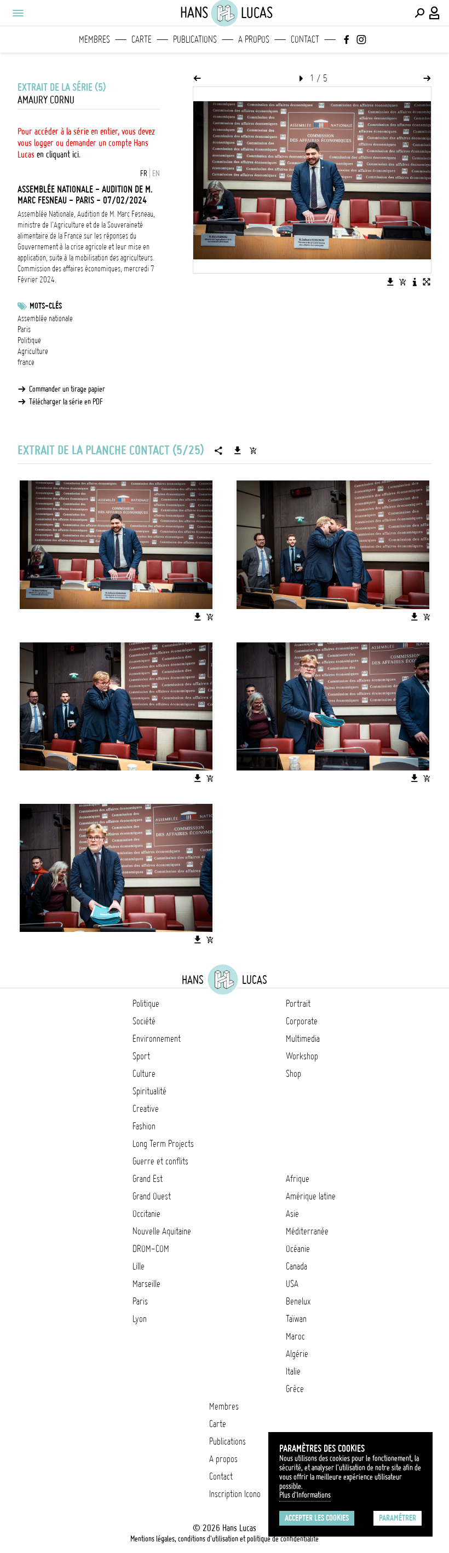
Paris (24, 329)
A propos (253, 39)
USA (292, 1283)
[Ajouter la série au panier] (253, 450)
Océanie (298, 1248)
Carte (141, 39)
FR (143, 173)
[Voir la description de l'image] (414, 282)
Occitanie (146, 1213)
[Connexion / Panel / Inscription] (434, 13)
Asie (292, 1213)
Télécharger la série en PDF (66, 402)
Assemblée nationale (45, 318)
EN (156, 173)
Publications (195, 39)
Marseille (146, 1283)
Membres (94, 39)
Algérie (297, 1353)
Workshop (302, 1056)
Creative (146, 1108)
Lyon (140, 1318)
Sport (141, 1056)
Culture (144, 1073)
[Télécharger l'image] (390, 282)
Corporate (302, 1021)
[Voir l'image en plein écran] (426, 282)
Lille (139, 1266)
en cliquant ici (58, 154)
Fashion (144, 1126)
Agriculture (33, 351)
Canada (296, 1266)
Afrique (297, 1178)
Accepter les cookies (317, 1518)
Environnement (157, 1038)
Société (144, 1021)
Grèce (295, 1388)
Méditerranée (307, 1231)
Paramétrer (397, 1518)
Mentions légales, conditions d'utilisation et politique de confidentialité (224, 1539)
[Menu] (17, 13)
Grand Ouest (152, 1196)
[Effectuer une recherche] (419, 13)
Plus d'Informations (305, 1495)
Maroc (295, 1336)
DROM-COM (151, 1248)
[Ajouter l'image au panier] (402, 282)
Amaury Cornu (46, 100)
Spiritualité (149, 1091)
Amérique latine (311, 1196)
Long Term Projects (163, 1143)
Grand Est (148, 1178)
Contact (305, 39)
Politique (29, 340)
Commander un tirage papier (67, 389)
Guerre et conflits (160, 1161)
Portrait (298, 1003)
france (26, 362)
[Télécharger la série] (238, 450)
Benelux (298, 1301)
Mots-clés (46, 306)
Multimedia (303, 1038)
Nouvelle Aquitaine (162, 1231)
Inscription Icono (235, 1493)
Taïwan (296, 1318)
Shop (293, 1073)
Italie (293, 1371)
